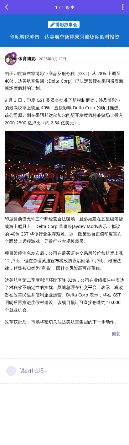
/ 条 (62, 7)
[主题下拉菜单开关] (122, 7)
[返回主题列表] (6, 7)
